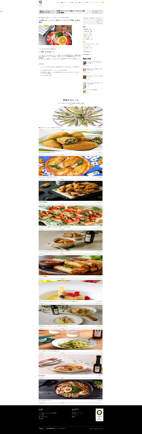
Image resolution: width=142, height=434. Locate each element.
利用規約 (41, 428)
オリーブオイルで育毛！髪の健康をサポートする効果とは (95, 62)
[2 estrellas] (98, 18)
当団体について (63, 2)
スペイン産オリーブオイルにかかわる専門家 (47, 413)
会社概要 (41, 409)
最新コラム (80, 2)
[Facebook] (95, 2)
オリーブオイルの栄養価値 (92, 89)
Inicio (40, 17)
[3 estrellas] (99, 18)
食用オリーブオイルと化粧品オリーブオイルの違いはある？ (95, 69)
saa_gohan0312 (48, 51)
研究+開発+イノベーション (77, 413)
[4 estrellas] (101, 18)
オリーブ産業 (41, 414)
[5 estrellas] (102, 18)
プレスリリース (75, 414)
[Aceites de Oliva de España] (41, 3)
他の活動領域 (75, 409)
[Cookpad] (99, 2)
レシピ (75, 2)
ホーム (58, 2)
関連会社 (73, 416)
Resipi (43, 17)
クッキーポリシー (61, 428)
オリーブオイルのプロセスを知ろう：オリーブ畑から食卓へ (95, 83)
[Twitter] (92, 2)
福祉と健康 (41, 418)
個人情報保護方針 (50, 428)
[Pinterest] (98, 2)
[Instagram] (93, 2)
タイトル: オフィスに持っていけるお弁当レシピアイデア (95, 76)
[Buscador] (102, 2)
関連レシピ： (97, 11)
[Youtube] (96, 2)
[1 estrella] (97, 18)
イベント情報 (70, 2)
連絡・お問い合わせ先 (43, 416)
